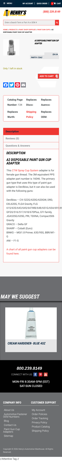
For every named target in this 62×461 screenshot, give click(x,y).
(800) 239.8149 (51, 11)
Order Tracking (40, 418)
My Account (28, 3)
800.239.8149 (29, 368)
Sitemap (8, 435)
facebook (35, 374)
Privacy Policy (39, 422)
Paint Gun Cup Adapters (11, 430)
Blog (6, 420)
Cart (56, 3)
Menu (9, 3)
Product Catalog (41, 426)
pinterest (40, 374)
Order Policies (39, 414)
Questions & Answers (18, 145)
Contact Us (10, 425)
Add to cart (47, 76)
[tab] (31, 131)
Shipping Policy (40, 430)
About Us (9, 410)
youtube (46, 374)
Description (12, 131)
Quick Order (42, 3)
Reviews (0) (12, 138)
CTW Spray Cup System (25, 170)
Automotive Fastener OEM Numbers (15, 415)
